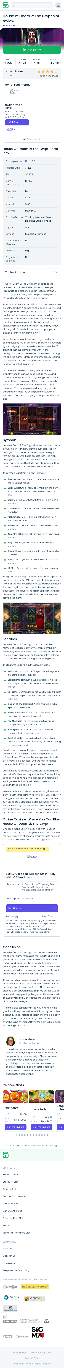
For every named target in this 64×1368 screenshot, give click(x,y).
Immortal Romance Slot (16, 1232)
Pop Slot (7, 1225)
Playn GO (11, 25)
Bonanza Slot (10, 1174)
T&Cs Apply (10, 129)
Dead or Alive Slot (13, 1218)
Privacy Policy (19, 1352)
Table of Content (16, 272)
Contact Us (9, 1255)
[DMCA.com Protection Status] (10, 1286)
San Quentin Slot (12, 1211)
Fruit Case (11, 1107)
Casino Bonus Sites (12, 1145)
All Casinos (29, 139)
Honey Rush (38, 1109)
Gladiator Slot (10, 1203)
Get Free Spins (14, 1126)
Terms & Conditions (41, 1352)
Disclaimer (9, 1263)
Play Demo (34, 49)
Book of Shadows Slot (15, 1196)
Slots (27, 1145)
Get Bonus (14, 122)
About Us (8, 1248)
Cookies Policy (32, 1358)
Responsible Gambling (16, 1270)
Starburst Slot (10, 1181)
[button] (16, 1135)
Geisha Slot (9, 1189)
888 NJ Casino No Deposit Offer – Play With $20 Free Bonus (15, 114)
